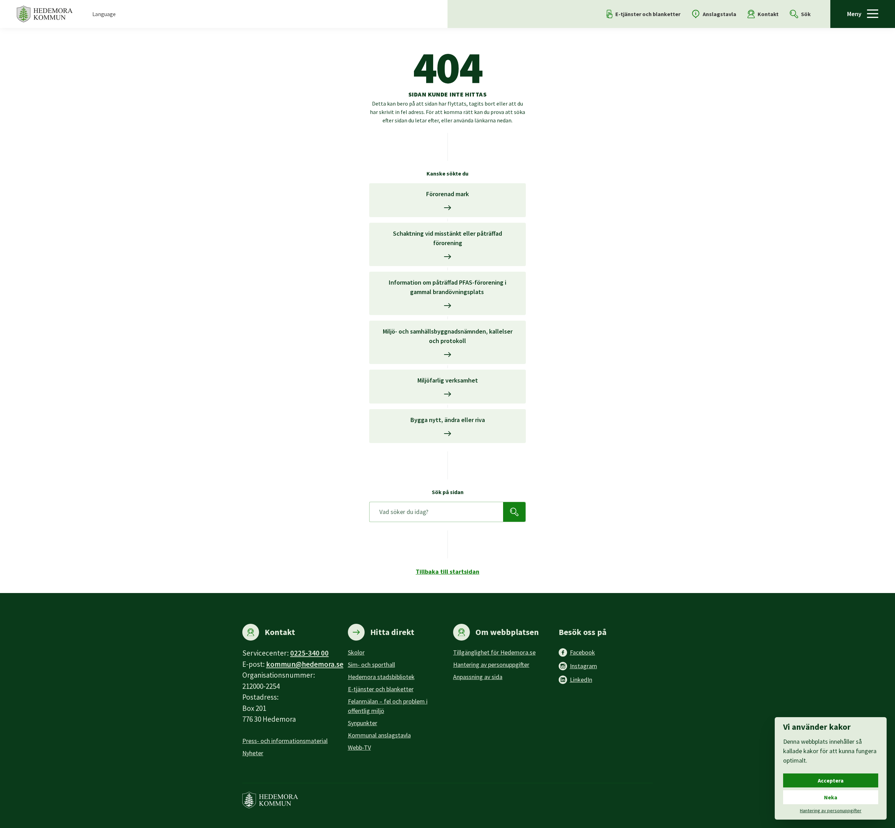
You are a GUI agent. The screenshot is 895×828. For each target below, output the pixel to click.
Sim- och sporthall (371, 665)
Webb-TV (359, 747)
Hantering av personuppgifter (491, 665)
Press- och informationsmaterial (285, 741)
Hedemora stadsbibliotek (381, 677)
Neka (830, 797)
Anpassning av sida (477, 677)
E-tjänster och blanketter (381, 689)
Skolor (356, 652)
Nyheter (252, 753)
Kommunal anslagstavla (379, 735)
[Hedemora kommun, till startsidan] (45, 14)
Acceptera (831, 780)
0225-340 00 (309, 653)
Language (104, 13)
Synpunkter (362, 723)
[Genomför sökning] (514, 512)
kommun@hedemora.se (304, 664)
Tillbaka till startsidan (447, 572)
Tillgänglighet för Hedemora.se (494, 652)
